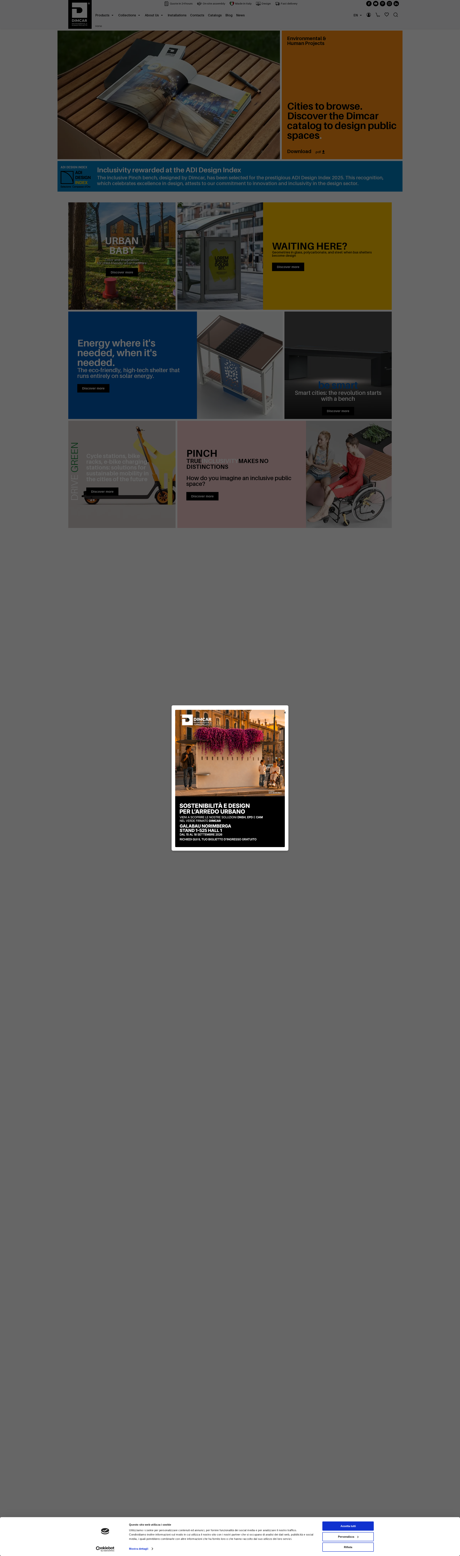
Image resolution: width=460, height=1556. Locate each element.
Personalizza (346, 1536)
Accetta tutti (348, 1526)
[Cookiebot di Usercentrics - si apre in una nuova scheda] (105, 1549)
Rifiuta (348, 1547)
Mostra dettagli (138, 1548)
